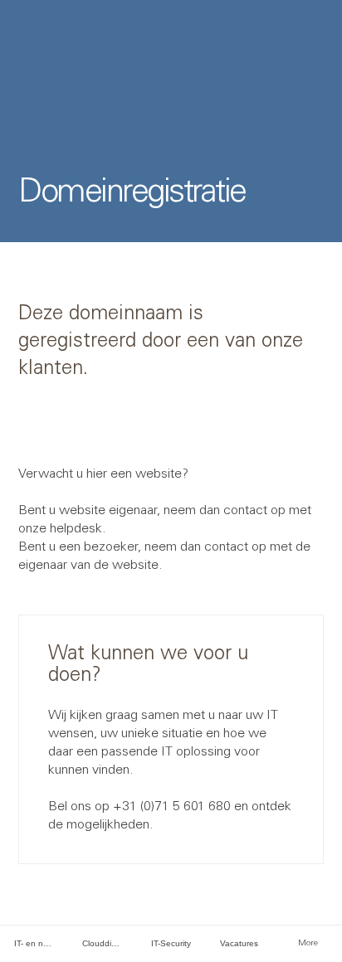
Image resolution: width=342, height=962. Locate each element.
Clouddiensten (109, 943)
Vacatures (239, 943)
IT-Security (171, 943)
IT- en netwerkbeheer (41, 943)
